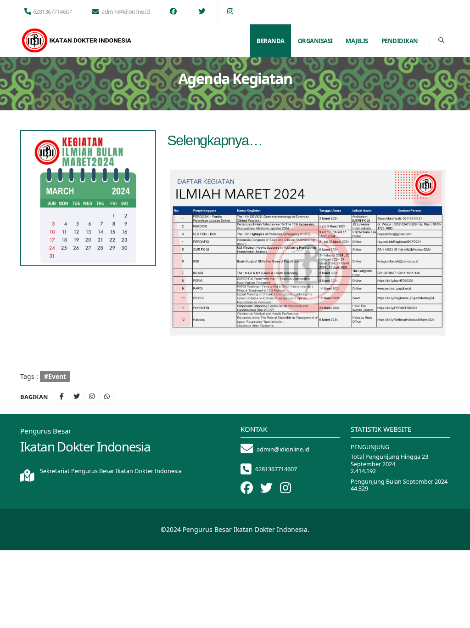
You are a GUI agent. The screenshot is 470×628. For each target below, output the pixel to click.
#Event (55, 376)
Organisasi (315, 41)
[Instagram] (91, 396)
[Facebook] (61, 396)
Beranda (271, 41)
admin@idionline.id (125, 12)
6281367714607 (52, 12)
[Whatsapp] (107, 396)
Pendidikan (399, 41)
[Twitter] (76, 396)
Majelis (357, 41)
